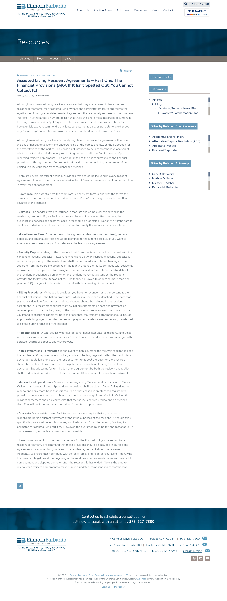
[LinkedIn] (200, 558)
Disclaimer (119, 586)
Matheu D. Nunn (162, 178)
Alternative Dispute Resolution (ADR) (176, 141)
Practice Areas (103, 10)
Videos (54, 58)
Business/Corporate (164, 150)
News (155, 10)
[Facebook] (194, 558)
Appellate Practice (164, 146)
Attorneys (122, 10)
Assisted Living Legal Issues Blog (37, 75)
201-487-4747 (189, 545)
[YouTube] (207, 558)
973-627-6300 (192, 551)
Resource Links (161, 77)
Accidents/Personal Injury (168, 137)
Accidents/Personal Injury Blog (177, 108)
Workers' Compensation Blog (179, 113)
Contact (168, 10)
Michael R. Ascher (163, 183)
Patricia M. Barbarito (165, 187)
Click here (141, 578)
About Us (83, 10)
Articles (25, 58)
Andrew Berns (42, 95)
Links (68, 58)
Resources (140, 10)
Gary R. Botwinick (163, 174)
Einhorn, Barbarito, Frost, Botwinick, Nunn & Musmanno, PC (99, 575)
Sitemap (106, 586)
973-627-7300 (141, 521)
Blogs (40, 58)
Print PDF (127, 70)
